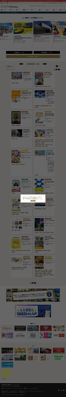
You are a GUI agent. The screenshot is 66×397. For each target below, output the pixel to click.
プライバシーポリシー (28, 197)
